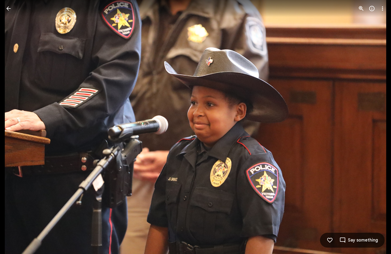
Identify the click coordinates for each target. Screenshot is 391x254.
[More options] (382, 8)
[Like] (330, 240)
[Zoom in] (361, 8)
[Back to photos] (8, 8)
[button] (14, 127)
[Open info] (372, 8)
